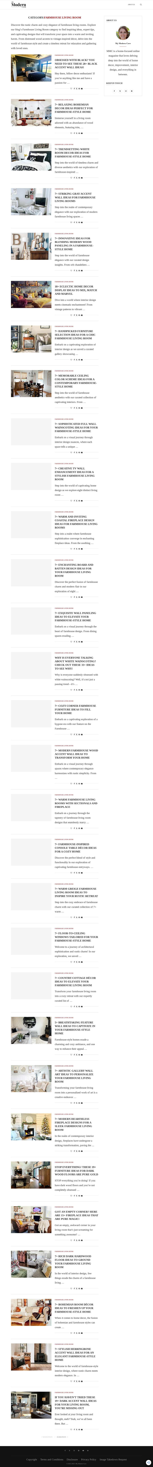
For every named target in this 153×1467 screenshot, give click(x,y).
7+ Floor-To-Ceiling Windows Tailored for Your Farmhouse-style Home (76, 937)
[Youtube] (83, 1450)
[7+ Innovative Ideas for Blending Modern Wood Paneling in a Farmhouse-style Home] (31, 246)
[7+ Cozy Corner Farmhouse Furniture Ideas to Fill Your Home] (31, 713)
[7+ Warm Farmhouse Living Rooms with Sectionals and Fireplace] (31, 807)
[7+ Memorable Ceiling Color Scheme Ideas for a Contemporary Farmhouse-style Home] (31, 383)
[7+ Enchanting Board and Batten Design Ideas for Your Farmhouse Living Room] (31, 572)
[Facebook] (114, 90)
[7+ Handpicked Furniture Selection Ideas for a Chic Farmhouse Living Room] (31, 339)
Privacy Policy (88, 1459)
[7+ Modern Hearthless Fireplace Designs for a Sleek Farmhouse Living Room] (31, 1126)
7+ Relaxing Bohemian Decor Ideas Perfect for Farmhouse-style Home (74, 108)
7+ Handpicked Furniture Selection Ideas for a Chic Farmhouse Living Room (75, 335)
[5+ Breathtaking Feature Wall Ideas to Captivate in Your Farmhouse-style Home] (31, 1030)
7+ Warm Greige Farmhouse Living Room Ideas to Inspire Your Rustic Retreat (76, 892)
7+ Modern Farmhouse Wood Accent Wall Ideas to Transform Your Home (76, 754)
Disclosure (72, 1459)
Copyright (31, 1459)
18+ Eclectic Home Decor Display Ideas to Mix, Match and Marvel (76, 290)
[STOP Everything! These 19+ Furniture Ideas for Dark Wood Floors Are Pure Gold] (31, 1174)
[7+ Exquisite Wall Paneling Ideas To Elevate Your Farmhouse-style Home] (31, 620)
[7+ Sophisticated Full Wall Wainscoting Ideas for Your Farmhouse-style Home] (31, 431)
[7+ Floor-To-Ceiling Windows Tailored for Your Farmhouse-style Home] (31, 941)
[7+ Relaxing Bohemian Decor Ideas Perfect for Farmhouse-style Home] (31, 112)
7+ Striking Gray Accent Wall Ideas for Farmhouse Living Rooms (75, 197)
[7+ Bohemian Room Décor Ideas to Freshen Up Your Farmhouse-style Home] (31, 1312)
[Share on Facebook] (74, 89)
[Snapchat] (87, 1450)
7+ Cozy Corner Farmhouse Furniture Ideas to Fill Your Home (75, 709)
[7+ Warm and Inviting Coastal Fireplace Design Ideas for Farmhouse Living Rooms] (31, 524)
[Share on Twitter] (76, 89)
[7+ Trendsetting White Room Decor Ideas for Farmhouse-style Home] (31, 157)
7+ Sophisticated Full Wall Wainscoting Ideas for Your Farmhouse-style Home (76, 427)
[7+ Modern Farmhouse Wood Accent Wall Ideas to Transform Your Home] (31, 758)
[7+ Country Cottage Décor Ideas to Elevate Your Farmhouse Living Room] (31, 985)
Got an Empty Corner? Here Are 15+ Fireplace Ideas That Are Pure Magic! (76, 1215)
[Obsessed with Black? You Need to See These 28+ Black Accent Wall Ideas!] (31, 67)
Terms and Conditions (51, 1459)
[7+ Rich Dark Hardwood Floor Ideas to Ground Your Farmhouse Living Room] (31, 1264)
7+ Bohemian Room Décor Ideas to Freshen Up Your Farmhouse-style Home (74, 1308)
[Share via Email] (82, 89)
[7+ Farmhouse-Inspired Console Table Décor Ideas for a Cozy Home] (31, 852)
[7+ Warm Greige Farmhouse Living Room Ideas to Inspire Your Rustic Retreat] (31, 896)
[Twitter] (120, 90)
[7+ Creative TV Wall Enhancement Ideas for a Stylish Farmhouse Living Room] (31, 476)
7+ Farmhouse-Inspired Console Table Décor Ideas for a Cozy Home (75, 848)
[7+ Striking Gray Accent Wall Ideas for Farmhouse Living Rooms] (31, 201)
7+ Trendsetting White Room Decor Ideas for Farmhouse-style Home (73, 153)
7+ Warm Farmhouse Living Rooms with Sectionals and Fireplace (76, 803)
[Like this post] (71, 89)
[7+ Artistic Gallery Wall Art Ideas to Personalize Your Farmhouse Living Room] (31, 1078)
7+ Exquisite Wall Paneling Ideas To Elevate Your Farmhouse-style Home (75, 617)
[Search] (141, 4)
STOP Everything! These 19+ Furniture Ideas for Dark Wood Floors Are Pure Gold (76, 1171)
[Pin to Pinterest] (79, 89)
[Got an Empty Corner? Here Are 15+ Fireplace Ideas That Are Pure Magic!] (31, 1219)
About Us (131, 4)
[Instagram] (126, 90)
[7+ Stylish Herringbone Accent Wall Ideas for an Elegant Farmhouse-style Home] (31, 1356)
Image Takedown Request (113, 1459)
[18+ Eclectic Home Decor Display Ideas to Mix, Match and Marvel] (31, 294)
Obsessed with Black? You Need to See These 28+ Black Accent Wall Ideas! (76, 64)
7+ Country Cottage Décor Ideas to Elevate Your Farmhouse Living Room (75, 982)
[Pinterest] (131, 90)
